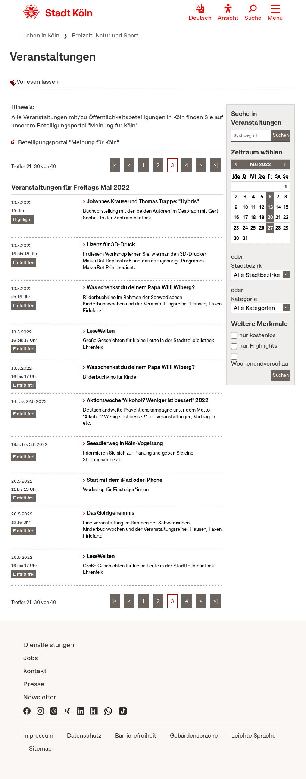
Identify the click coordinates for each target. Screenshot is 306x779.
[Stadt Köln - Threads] (53, 710)
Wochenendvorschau (259, 364)
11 (253, 207)
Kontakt (34, 670)
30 (236, 238)
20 (270, 217)
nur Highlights (258, 346)
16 (236, 217)
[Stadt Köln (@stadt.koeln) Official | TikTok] (123, 710)
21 (278, 217)
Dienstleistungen (48, 644)
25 (253, 227)
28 (278, 227)
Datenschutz (84, 735)
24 (245, 227)
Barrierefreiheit (135, 735)
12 (261, 207)
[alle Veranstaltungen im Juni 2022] (285, 164)
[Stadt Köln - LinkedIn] (80, 710)
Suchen (281, 135)
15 (285, 207)
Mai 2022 (260, 164)
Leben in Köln (41, 35)
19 (261, 217)
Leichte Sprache (253, 735)
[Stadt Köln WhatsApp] (108, 710)
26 (261, 227)
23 (236, 227)
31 (245, 238)
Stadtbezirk (246, 261)
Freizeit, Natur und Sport (105, 35)
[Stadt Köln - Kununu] (94, 710)
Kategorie (244, 294)
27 (270, 227)
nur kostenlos (257, 335)
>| (215, 165)
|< (115, 165)
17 (245, 217)
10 (245, 207)
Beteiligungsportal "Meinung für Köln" (68, 142)
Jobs (30, 657)
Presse (33, 684)
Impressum (38, 735)
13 (270, 207)
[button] (275, 13)
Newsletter (39, 697)
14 (278, 207)
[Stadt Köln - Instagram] (40, 710)
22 (285, 217)
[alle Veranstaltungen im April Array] (236, 164)
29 (285, 227)
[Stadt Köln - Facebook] (27, 710)
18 (253, 217)
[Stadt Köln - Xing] (67, 710)
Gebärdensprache (194, 735)
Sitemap (40, 748)
